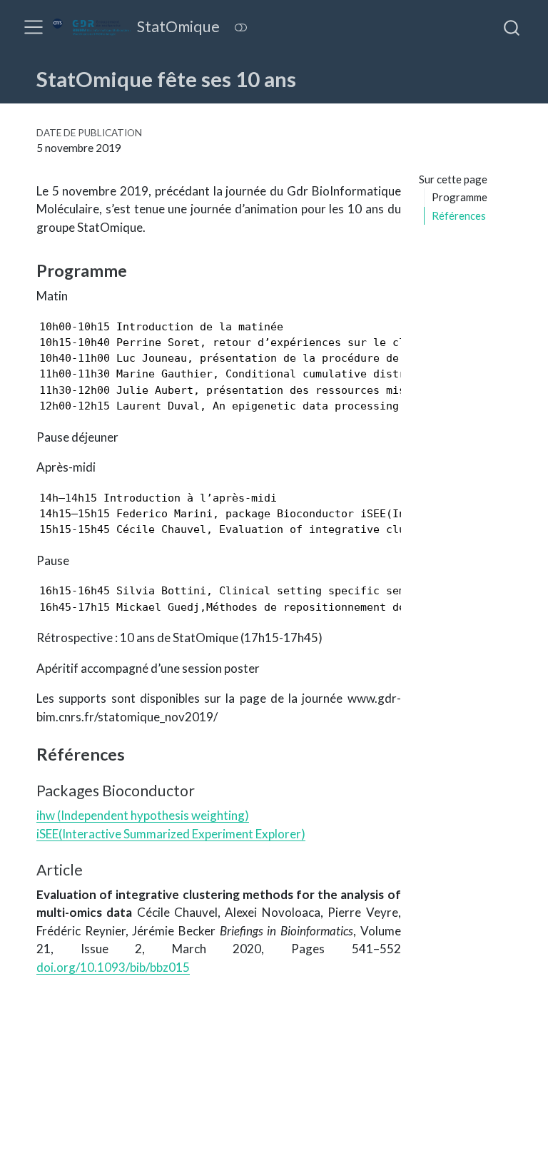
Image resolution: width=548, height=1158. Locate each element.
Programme (459, 197)
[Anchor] (138, 269)
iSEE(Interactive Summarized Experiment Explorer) (170, 833)
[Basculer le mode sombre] (241, 27)
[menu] (33, 27)
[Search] (511, 27)
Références (459, 215)
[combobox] (512, 27)
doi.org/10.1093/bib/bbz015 (113, 967)
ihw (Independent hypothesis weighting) (142, 815)
